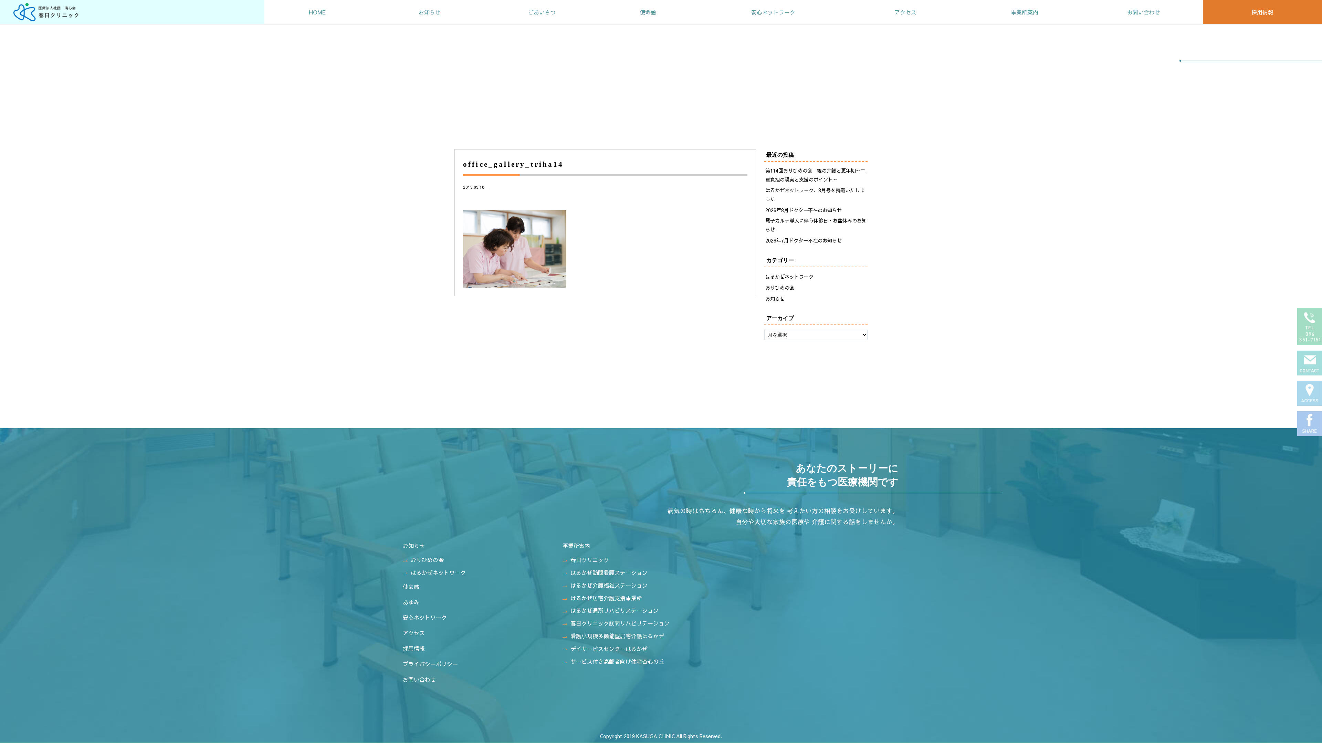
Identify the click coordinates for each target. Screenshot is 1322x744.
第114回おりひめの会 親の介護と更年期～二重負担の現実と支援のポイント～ (815, 175)
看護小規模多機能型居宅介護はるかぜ (617, 636)
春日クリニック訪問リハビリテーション (620, 623)
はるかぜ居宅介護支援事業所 (606, 598)
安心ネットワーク (773, 12)
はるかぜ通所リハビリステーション (614, 610)
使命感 (648, 12)
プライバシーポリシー (430, 664)
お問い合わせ (1143, 12)
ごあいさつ (542, 12)
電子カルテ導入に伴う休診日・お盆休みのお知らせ (816, 225)
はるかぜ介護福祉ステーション (609, 585)
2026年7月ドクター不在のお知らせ (803, 240)
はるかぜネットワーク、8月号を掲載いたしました (814, 195)
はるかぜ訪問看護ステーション (609, 572)
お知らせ (430, 12)
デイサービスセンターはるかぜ (609, 648)
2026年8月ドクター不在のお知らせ (803, 210)
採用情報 (1262, 12)
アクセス (905, 12)
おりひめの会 (779, 287)
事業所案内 (1024, 12)
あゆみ (411, 602)
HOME (317, 12)
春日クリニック (589, 560)
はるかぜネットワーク (789, 276)
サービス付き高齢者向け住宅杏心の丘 (617, 661)
